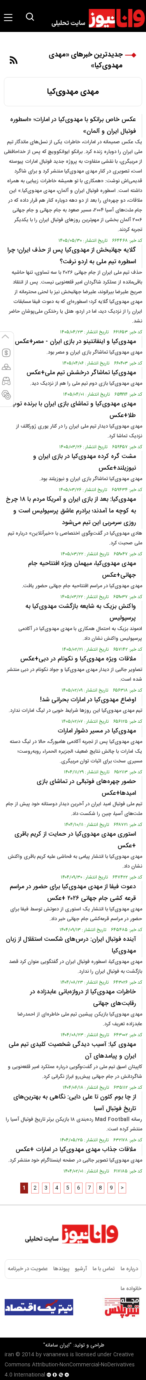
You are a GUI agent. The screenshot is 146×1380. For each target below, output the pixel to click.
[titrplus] (121, 1307)
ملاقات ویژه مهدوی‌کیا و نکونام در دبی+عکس (78, 659)
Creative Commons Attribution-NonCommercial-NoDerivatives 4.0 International (70, 1364)
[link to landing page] (94, 18)
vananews (56, 1354)
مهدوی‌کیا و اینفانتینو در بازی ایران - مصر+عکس (75, 341)
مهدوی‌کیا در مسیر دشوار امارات (97, 731)
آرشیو (81, 1269)
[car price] (6, 384)
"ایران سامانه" (57, 1345)
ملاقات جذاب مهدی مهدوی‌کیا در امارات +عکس (76, 1149)
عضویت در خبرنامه (27, 1269)
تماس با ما (104, 1269)
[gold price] (6, 370)
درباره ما (129, 1269)
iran (9, 1354)
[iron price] (6, 398)
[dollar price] (6, 356)
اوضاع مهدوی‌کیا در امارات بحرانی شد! (88, 700)
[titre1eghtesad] (39, 1307)
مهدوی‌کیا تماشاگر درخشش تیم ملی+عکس (81, 373)
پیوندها (61, 1269)
